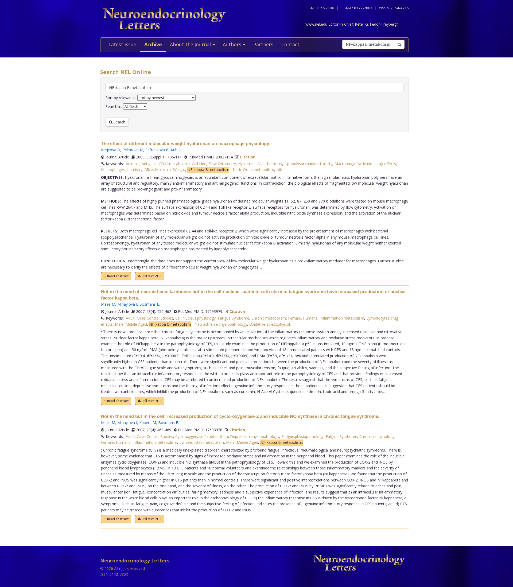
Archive (153, 44)
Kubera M (147, 422)
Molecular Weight (170, 169)
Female (294, 318)
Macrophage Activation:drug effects (365, 163)
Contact (290, 44)
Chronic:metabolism (268, 318)
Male (119, 324)
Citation (247, 157)
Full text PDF (151, 276)
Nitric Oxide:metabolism (253, 169)
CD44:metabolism (174, 163)
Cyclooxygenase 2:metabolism (201, 436)
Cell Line (199, 163)
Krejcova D (110, 149)
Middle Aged (136, 324)
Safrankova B (157, 149)
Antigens (149, 163)
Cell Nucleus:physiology (195, 318)
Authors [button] (233, 44)
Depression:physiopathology (254, 436)
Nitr (279, 169)
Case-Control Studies (155, 318)
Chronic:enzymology (376, 436)
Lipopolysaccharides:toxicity (308, 163)
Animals (132, 163)
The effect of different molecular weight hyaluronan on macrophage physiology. (185, 143)
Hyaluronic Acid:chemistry (260, 163)
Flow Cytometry (222, 163)
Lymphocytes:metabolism (201, 442)
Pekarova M (132, 149)
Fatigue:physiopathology (302, 436)
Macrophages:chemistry (121, 169)
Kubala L (178, 149)
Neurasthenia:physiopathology (221, 324)
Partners (263, 44)
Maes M (108, 304)
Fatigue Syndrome (233, 318)
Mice (149, 169)
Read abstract (117, 276)
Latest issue (122, 44)
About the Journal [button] (191, 44)
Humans (310, 318)
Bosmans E (149, 304)
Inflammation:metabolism (342, 318)
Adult (130, 318)
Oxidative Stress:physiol (269, 324)
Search (118, 122)
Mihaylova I (127, 304)
